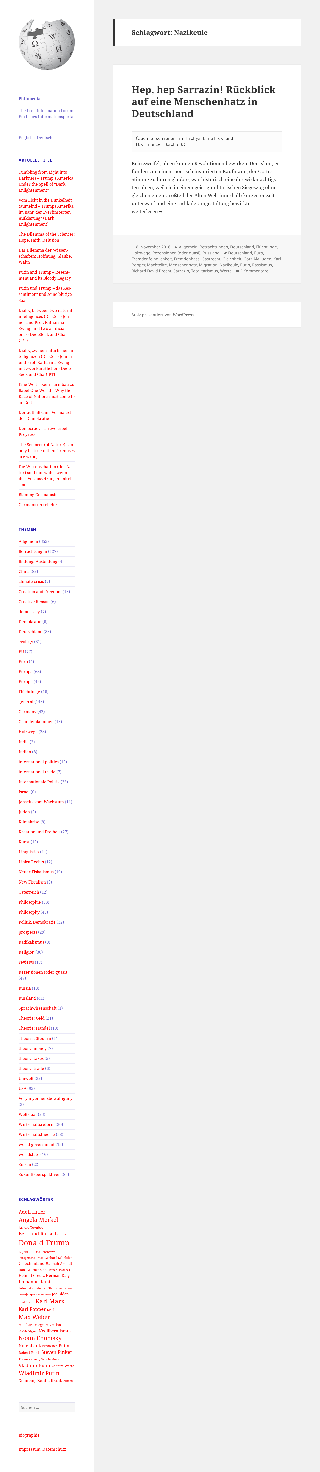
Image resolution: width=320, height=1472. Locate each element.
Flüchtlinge (29, 691)
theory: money (33, 1048)
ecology (26, 641)
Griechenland (32, 1263)
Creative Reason (34, 601)
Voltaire (58, 1366)
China (24, 571)
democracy (29, 611)
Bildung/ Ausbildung (38, 561)
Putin (64, 1345)
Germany (27, 711)
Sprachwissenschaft (38, 1008)
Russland (27, 998)
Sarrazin (181, 271)
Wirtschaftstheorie (37, 1134)
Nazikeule (229, 265)
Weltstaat (28, 1114)
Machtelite (157, 265)
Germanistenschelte (38, 504)
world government (37, 1144)
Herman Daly (58, 1275)
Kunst (24, 842)
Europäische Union (31, 1258)
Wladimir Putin (39, 1373)
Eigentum (26, 1251)
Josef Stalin (26, 1302)
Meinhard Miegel (32, 1324)
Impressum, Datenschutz (42, 1449)
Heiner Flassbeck (59, 1270)
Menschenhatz (183, 265)
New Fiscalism (32, 882)
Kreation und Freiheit (39, 832)
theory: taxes (31, 1058)
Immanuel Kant (34, 1281)
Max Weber (34, 1317)
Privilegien (50, 1346)
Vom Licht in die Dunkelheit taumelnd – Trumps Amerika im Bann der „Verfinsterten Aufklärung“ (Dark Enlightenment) (46, 212)
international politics (39, 762)
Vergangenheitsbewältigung (46, 1098)
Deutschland (31, 631)
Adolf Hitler (32, 1211)
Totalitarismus (204, 271)
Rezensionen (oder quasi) (43, 972)
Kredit (52, 1309)
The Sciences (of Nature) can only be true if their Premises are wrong (47, 450)
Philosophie (30, 902)
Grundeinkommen (36, 721)
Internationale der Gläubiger (41, 1288)
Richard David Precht (152, 271)
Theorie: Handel (34, 1028)
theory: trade (31, 1068)
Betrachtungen (33, 551)
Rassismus (262, 265)
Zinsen (25, 1164)
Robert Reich (29, 1352)
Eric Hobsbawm (44, 1252)
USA (22, 1088)
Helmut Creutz (32, 1275)
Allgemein (28, 541)
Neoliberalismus (55, 1331)
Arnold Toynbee (31, 1227)
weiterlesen (148, 211)
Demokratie (30, 621)
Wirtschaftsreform (37, 1124)
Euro (23, 661)
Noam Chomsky (40, 1338)
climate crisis (31, 581)
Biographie (29, 1435)
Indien (25, 752)
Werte (69, 1366)
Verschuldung (50, 1359)
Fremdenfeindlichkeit (152, 259)
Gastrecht (211, 259)
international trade (37, 772)
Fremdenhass (187, 259)
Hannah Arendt (59, 1263)
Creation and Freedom (40, 591)
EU (21, 651)
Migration (53, 1324)
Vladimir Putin (34, 1365)
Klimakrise (29, 822)
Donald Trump (44, 1243)
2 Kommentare (254, 271)
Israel (24, 792)
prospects (28, 932)
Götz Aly (251, 259)
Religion (26, 952)
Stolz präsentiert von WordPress (163, 315)
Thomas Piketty (29, 1359)
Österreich (29, 892)
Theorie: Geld (32, 1018)
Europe (26, 681)
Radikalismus (31, 942)
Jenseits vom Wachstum (41, 802)
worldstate (29, 1154)
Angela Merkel (38, 1220)
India (24, 742)
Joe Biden (60, 1293)
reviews (26, 962)
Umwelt (26, 1078)
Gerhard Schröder (58, 1257)
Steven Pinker (57, 1352)
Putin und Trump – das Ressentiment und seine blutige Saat (45, 294)
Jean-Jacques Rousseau (35, 1294)
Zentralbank (50, 1380)
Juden (24, 812)
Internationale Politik (39, 782)
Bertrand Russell (37, 1233)
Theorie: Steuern (35, 1038)
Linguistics (29, 852)
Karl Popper (32, 1309)
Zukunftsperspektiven (40, 1174)
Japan (68, 1288)
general (26, 701)
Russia (25, 988)
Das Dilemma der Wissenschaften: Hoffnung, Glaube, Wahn (45, 256)
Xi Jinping (27, 1380)
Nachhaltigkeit (28, 1331)
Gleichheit (232, 259)
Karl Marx (50, 1301)
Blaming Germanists (38, 494)
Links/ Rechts (31, 862)
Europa (26, 671)
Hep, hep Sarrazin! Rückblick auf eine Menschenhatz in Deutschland (204, 101)
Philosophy (29, 912)
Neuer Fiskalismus (36, 872)
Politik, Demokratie (37, 922)
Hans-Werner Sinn (33, 1269)
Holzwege (28, 731)
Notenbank (30, 1345)
